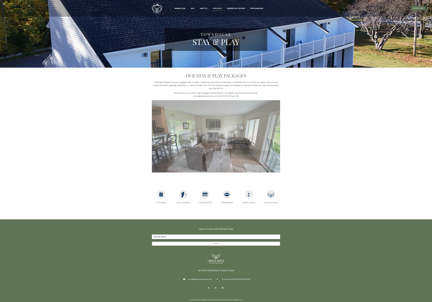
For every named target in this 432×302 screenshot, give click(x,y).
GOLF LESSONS (183, 202)
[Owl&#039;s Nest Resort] (223, 287)
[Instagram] (216, 287)
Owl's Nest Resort (271, 202)
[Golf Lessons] (183, 194)
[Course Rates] (205, 194)
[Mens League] (249, 194)
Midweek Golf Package (236, 8)
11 (229, 174)
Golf (193, 8)
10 (226, 174)
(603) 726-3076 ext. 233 (229, 96)
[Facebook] (209, 287)
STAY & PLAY (217, 8)
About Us (203, 8)
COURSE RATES (205, 202)
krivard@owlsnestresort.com (205, 96)
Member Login (179, 8)
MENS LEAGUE (249, 202)
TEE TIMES (161, 202)
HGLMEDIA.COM (237, 300)
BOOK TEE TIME (418, 8)
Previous (148, 136)
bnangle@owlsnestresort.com (200, 279)
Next (283, 136)
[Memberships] (227, 194)
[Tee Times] (161, 194)
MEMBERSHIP (227, 202)
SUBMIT (216, 244)
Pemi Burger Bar (256, 8)
